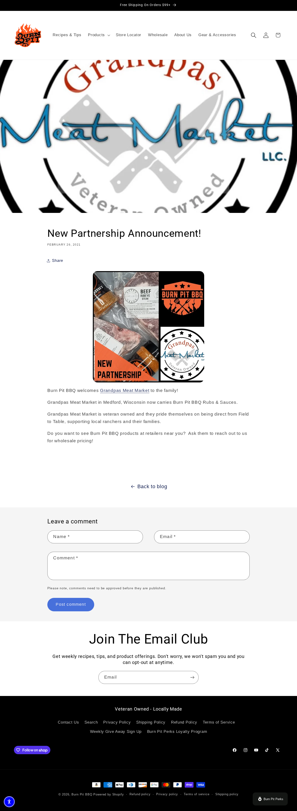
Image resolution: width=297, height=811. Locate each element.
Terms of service (196, 794)
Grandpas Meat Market (124, 390)
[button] (99, 35)
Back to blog (152, 486)
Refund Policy (184, 722)
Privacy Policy (117, 722)
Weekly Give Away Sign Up (116, 731)
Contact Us (68, 722)
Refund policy (139, 794)
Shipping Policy (150, 722)
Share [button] (57, 260)
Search (91, 722)
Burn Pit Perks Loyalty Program (177, 731)
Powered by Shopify (108, 794)
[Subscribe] (192, 677)
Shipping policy (227, 794)
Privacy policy (167, 794)
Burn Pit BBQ (81, 794)
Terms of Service (219, 722)
